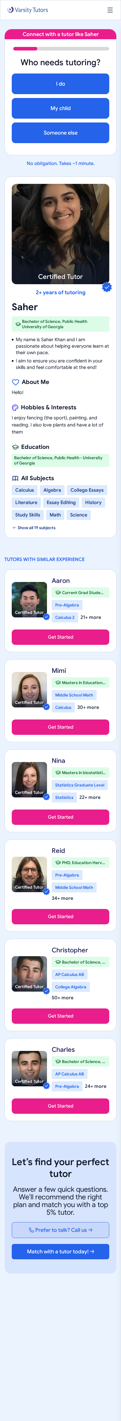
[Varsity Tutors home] (27, 10)
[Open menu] (110, 10)
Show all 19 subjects (37, 527)
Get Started (60, 637)
